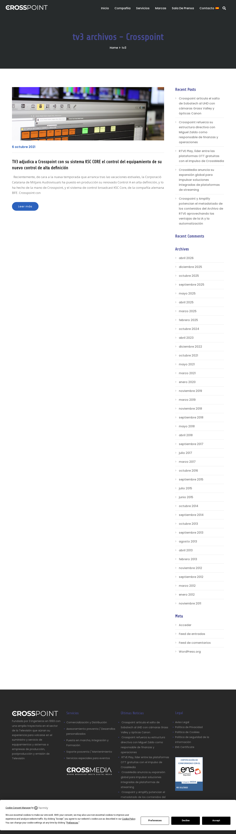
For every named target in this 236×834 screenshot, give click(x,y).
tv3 (124, 48)
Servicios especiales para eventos (88, 758)
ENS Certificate (184, 747)
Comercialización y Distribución (86, 722)
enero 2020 (187, 382)
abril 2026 (186, 258)
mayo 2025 (187, 293)
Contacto (206, 8)
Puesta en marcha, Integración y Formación (87, 742)
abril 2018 (186, 435)
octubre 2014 (188, 506)
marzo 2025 (188, 311)
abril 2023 (186, 338)
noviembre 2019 (190, 391)
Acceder (185, 625)
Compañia (122, 8)
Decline (186, 820)
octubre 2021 (188, 355)
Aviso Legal (182, 722)
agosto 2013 (188, 541)
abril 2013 (186, 550)
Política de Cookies (187, 732)
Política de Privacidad (189, 727)
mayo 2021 (187, 364)
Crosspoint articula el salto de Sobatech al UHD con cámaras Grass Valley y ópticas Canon (199, 106)
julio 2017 (185, 453)
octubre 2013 (188, 524)
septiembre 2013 (191, 532)
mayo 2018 (187, 426)
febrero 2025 (188, 320)
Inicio (105, 8)
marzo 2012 (187, 586)
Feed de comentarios (195, 643)
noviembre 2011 (190, 603)
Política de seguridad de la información (192, 739)
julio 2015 (185, 488)
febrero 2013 (188, 559)
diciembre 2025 (190, 267)
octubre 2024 (189, 329)
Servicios (143, 8)
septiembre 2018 (191, 417)
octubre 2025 (189, 276)
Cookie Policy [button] (128, 819)
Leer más (25, 206)
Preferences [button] (72, 822)
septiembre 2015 (191, 479)
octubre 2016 (188, 470)
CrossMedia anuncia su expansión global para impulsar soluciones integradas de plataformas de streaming (199, 180)
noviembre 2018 (190, 408)
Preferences (155, 820)
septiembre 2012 (191, 577)
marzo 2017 (187, 462)
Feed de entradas (192, 634)
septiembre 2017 (191, 444)
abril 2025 (186, 302)
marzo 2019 (187, 400)
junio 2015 (186, 497)
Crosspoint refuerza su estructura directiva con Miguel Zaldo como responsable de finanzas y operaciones (198, 132)
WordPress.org (190, 651)
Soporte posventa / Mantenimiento (89, 752)
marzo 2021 (187, 373)
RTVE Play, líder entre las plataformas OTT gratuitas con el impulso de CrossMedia (201, 156)
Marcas (160, 8)
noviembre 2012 (190, 568)
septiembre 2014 (191, 515)
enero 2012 (187, 594)
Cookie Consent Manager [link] (18, 808)
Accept (216, 820)
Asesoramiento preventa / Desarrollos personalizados (90, 731)
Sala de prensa (183, 8)
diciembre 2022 (190, 346)
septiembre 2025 (191, 284)
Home (114, 48)
